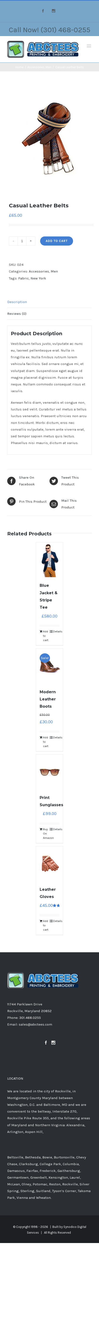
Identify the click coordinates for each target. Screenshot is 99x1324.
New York (38, 278)
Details (56, 631)
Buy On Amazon (46, 834)
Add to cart (57, 241)
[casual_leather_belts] (49, 138)
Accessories (39, 271)
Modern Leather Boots (48, 699)
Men (54, 271)
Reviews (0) (16, 313)
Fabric (23, 278)
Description (17, 302)
